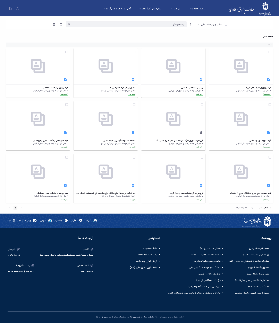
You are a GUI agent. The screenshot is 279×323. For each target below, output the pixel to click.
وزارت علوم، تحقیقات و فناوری (255, 255)
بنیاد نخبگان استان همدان (257, 274)
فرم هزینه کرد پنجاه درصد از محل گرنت (186, 193)
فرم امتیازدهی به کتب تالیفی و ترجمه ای (50, 140)
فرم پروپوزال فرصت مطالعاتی (55, 87)
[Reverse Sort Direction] (191, 24)
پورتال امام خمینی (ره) (210, 248)
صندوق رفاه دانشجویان (258, 268)
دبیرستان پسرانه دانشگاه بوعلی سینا (204, 287)
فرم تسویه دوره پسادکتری (260, 140)
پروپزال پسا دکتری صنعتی (192, 87)
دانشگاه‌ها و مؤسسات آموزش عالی (205, 268)
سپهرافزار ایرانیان (101, 317)
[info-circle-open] (61, 24)
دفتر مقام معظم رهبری (259, 248)
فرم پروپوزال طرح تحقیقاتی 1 (258, 87)
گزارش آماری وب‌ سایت (146, 261)
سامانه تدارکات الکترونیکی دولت (206, 255)
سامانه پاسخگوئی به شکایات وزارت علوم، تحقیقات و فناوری (194, 293)
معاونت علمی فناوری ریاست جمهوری (252, 293)
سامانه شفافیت (150, 248)
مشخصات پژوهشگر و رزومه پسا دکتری (119, 140)
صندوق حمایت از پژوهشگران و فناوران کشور (249, 261)
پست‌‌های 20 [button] (264, 208)
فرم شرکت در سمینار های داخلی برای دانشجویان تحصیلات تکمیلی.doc (105, 193)
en (10, 9)
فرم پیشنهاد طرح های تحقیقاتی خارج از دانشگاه (250, 193)
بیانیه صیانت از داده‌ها (147, 255)
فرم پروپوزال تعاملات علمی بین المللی (52, 193)
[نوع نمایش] (54, 24)
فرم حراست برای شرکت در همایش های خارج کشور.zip (179, 140)
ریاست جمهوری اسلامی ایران (207, 261)
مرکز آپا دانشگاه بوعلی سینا (208, 280)
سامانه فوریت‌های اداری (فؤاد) (143, 268)
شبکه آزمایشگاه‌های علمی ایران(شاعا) (252, 280)
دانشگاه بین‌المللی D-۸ (258, 287)
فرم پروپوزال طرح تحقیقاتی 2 (122, 87)
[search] (69, 24)
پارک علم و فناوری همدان (209, 274)
